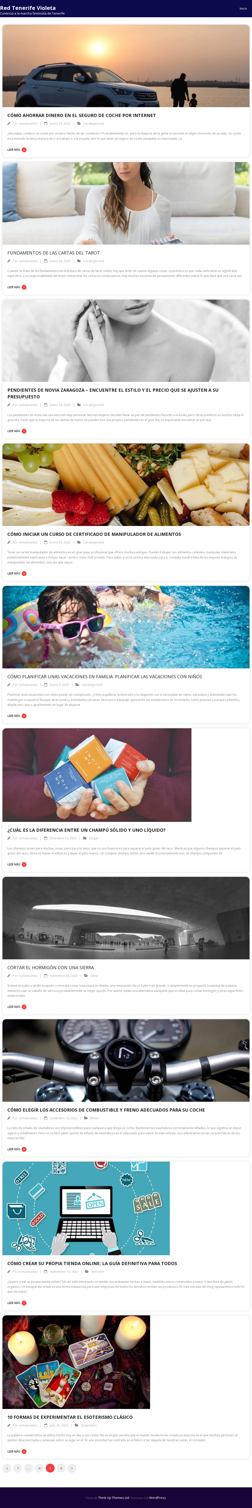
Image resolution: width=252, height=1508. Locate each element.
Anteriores (6, 1468)
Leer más (13, 150)
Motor (94, 1118)
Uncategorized (93, 123)
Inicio (243, 8)
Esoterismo (89, 1425)
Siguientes (71, 1468)
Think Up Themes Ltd (113, 1497)
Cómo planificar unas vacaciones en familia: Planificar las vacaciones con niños (104, 676)
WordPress (157, 1497)
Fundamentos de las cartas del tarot (53, 253)
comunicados (27, 123)
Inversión (97, 1272)
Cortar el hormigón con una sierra (50, 967)
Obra (94, 976)
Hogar (93, 838)
